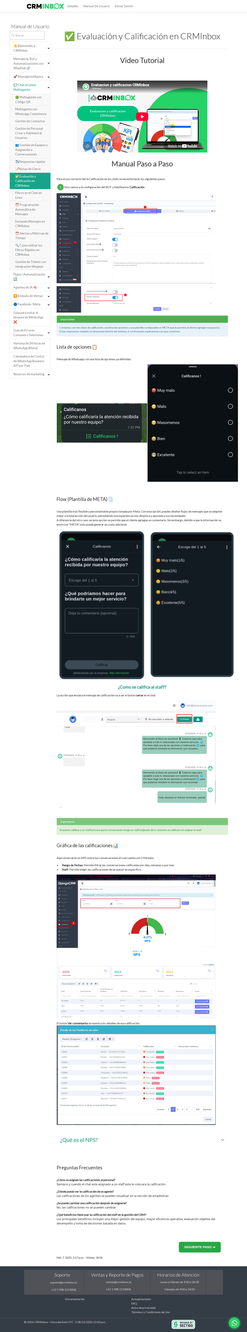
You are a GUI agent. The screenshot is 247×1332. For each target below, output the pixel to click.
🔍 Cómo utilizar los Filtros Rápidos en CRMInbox (28, 249)
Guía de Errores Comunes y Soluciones (28, 332)
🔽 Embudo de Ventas (28, 296)
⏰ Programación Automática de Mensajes (27, 209)
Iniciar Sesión (124, 6)
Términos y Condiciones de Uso (150, 1312)
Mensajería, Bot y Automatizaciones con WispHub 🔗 (28, 63)
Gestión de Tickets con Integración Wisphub (30, 264)
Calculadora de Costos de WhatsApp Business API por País (28, 360)
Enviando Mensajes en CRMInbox (30, 223)
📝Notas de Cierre (28, 169)
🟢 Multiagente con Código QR (28, 99)
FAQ (134, 1303)
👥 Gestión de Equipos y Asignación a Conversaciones (31, 149)
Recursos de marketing (28, 374)
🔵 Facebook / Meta (26, 304)
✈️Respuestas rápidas (30, 162)
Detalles (72, 6)
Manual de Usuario (96, 6)
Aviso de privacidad (143, 1307)
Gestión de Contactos (30, 121)
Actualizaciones (141, 1299)
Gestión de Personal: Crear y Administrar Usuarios (29, 133)
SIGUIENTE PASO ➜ (199, 1247)
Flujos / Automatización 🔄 (29, 276)
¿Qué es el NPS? (79, 1140)
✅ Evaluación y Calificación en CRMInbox (25, 180)
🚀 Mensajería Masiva (28, 76)
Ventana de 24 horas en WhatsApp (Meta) (29, 345)
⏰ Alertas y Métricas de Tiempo (31, 235)
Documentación (75, 1299)
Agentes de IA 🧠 (25, 287)
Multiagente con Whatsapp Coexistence (30, 111)
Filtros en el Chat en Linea (28, 195)
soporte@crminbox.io (63, 1282)
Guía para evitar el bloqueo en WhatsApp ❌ (28, 317)
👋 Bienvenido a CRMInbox (24, 48)
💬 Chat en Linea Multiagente (24, 87)
